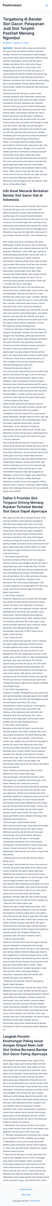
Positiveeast (12, 5)
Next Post (26, 1195)
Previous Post (26, 1190)
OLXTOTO (7, 48)
